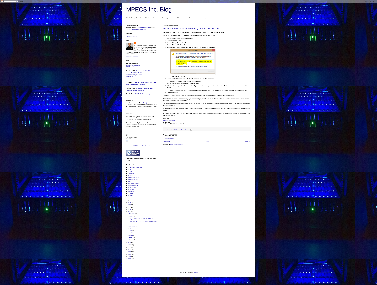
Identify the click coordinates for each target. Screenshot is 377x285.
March (131, 235)
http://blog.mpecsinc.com (143, 27)
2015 (129, 211)
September (132, 226)
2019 (129, 202)
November (132, 214)
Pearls (129, 181)
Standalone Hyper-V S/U (134, 74)
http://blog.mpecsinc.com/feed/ (137, 29)
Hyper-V (130, 171)
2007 (129, 259)
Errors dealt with (132, 187)
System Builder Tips (133, 185)
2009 (129, 254)
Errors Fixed (131, 189)
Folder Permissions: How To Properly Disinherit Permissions (191, 28)
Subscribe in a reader (132, 36)
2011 (129, 249)
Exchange (130, 193)
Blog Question (147, 103)
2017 (129, 207)
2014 (129, 242)
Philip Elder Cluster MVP (143, 43)
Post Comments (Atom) (176, 144)
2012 (129, 247)
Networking (170, 129)
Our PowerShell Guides (143, 71)
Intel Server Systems (133, 183)
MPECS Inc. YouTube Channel (141, 146)
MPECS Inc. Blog (149, 9)
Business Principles (133, 179)
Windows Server (184, 129)
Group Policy (131, 191)
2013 (129, 245)
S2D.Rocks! (130, 67)
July (130, 228)
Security (178, 129)
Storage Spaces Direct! (133, 65)
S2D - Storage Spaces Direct (135, 167)
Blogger (196, 272)
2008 (129, 256)
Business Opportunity (133, 177)
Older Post (247, 141)
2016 (129, 209)
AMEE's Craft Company (142, 94)
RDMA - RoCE (131, 173)
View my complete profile (133, 56)
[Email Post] (191, 129)
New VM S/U (130, 76)
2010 (129, 252)
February (131, 237)
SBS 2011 (130, 195)
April (130, 233)
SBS (174, 129)
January (131, 240)
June (130, 230)
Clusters (130, 169)
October (131, 216)
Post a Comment (169, 138)
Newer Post (166, 141)
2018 (129, 205)
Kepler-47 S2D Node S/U (134, 73)
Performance (131, 175)
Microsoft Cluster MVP (169, 120)
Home (207, 141)
